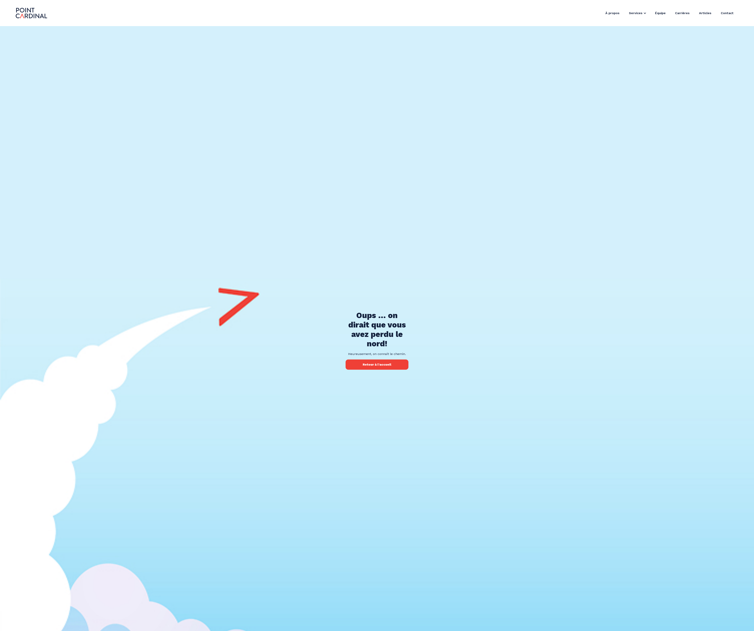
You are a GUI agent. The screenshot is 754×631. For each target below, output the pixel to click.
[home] (31, 13)
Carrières (682, 13)
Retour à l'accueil (377, 364)
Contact (727, 13)
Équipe (660, 13)
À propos (612, 13)
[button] (639, 13)
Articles (705, 13)
